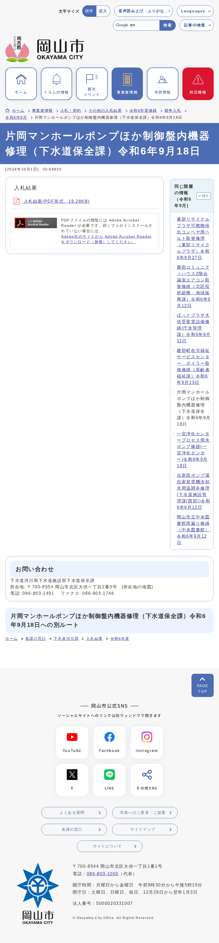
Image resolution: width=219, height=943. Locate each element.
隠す (205, 195)
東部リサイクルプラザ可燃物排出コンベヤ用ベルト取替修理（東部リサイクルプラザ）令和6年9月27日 (193, 238)
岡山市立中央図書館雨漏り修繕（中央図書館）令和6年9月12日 (193, 530)
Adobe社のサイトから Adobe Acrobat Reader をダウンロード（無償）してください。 (106, 239)
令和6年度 (120, 639)
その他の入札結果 (105, 111)
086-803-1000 (103, 873)
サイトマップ (142, 829)
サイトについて (107, 846)
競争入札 (173, 111)
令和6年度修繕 (143, 111)
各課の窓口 (35, 639)
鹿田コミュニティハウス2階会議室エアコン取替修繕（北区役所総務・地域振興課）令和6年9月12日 (194, 286)
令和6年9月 (16, 118)
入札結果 (94, 639)
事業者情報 (42, 111)
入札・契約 (70, 111)
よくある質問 (72, 812)
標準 (89, 11)
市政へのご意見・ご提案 (143, 812)
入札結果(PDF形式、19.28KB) (56, 201)
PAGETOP (202, 689)
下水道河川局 (66, 639)
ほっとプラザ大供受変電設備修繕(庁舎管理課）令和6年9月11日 (194, 328)
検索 (167, 25)
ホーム (18, 111)
